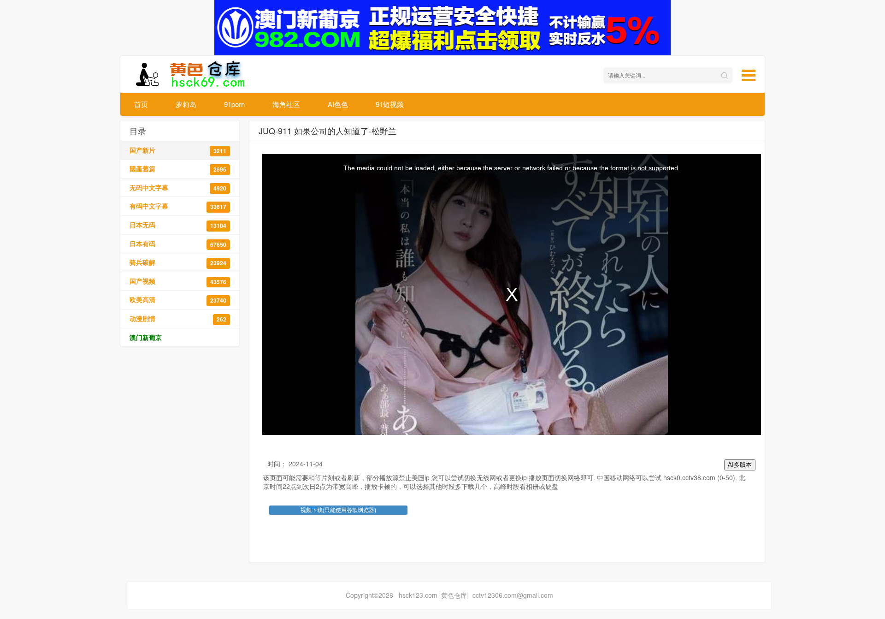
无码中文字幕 (178, 187)
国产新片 (178, 150)
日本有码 (178, 244)
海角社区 (286, 104)
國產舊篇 (178, 168)
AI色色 (338, 104)
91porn (234, 104)
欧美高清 (178, 299)
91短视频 (390, 104)
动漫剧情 (178, 318)
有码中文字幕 (178, 206)
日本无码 (178, 225)
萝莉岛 (186, 104)
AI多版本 (740, 464)
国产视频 (178, 281)
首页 (141, 104)
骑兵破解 (178, 262)
